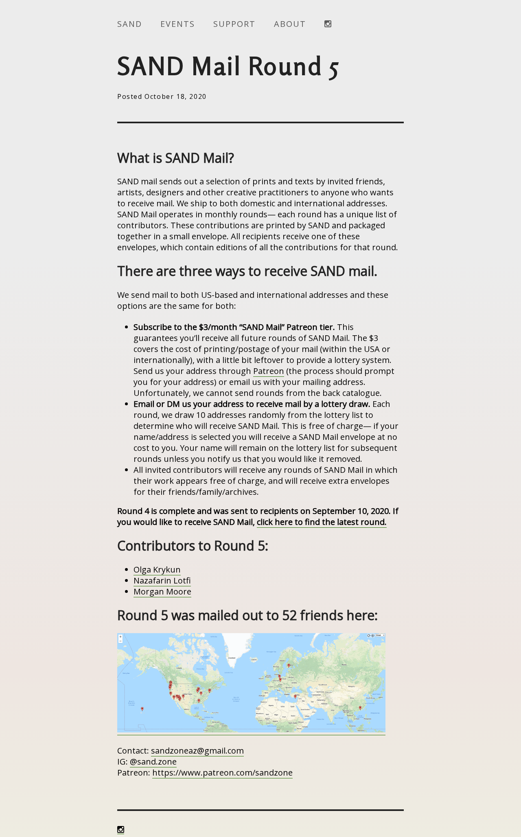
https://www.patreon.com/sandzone (222, 772)
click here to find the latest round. (322, 521)
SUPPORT (234, 23)
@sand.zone (153, 761)
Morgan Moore (162, 591)
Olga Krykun (157, 569)
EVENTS (177, 23)
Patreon (268, 370)
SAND (129, 23)
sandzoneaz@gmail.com (197, 750)
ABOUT (290, 23)
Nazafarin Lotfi (162, 580)
